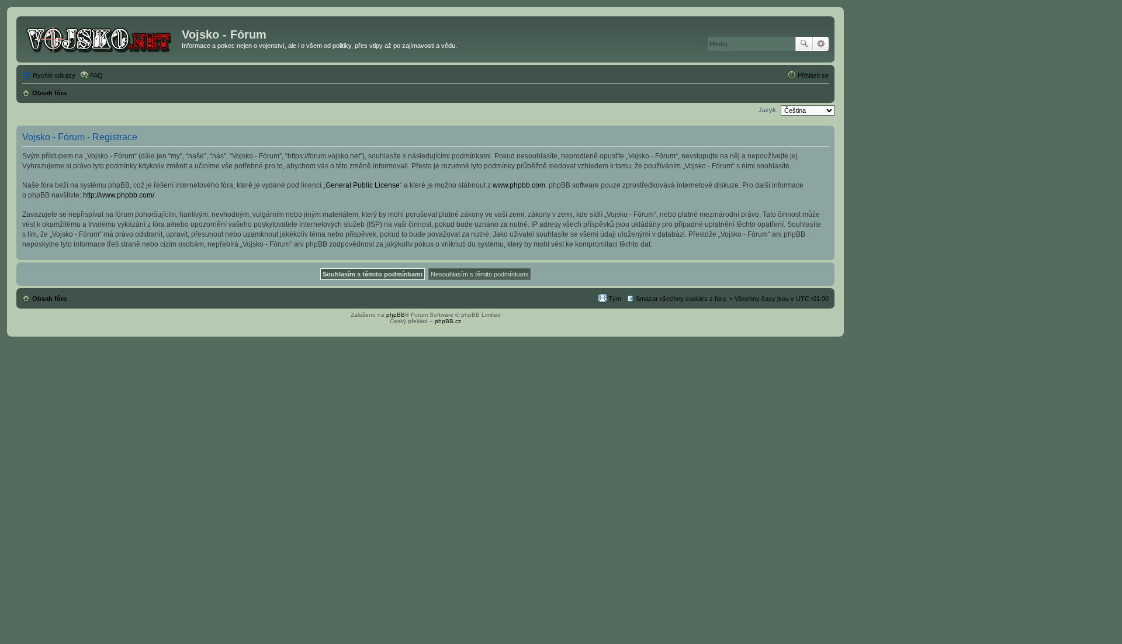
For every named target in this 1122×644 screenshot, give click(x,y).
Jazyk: (768, 109)
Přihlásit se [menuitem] (813, 75)
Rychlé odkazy (54, 75)
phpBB (395, 314)
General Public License (362, 185)
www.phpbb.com (519, 185)
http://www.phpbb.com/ (118, 195)
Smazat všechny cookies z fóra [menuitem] (681, 298)
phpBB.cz (448, 321)
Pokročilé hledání (821, 44)
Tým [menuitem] (614, 298)
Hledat (804, 44)
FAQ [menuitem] (96, 75)
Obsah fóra (49, 298)
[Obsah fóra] (100, 38)
